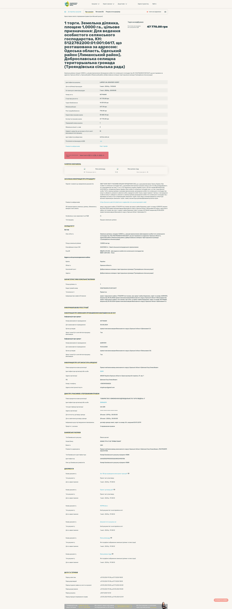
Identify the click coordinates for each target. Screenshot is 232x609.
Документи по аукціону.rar (108, 522)
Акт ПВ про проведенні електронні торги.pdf (113, 473)
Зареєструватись (143, 4)
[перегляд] (128, 473)
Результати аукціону (113, 12)
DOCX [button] (100, 155)
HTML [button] (94, 155)
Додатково (121, 4)
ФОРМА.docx (104, 506)
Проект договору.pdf (106, 490)
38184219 (103, 402)
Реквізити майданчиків (73, 146)
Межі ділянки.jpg (105, 538)
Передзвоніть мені (123, 606)
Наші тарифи (104, 146)
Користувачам (107, 4)
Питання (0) (100, 12)
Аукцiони (94, 4)
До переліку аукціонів (74, 12)
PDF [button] (89, 155)
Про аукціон (89, 12)
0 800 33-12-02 (83, 605)
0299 (101, 371)
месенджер (153, 607)
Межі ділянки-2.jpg (105, 554)
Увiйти (154, 4)
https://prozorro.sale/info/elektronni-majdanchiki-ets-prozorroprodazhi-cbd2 (123, 202)
